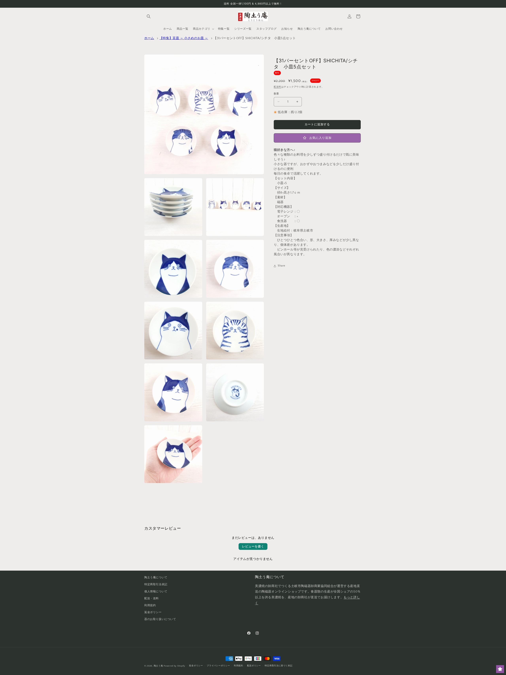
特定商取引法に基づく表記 (278, 666)
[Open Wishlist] (500, 669)
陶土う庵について (155, 577)
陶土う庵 (158, 666)
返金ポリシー (153, 612)
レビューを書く (253, 546)
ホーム (149, 38)
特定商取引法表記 (155, 584)
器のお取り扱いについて (160, 619)
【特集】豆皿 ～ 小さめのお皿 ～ (184, 38)
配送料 (277, 87)
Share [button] (281, 265)
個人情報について (155, 591)
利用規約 (150, 605)
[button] (148, 16)
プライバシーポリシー (218, 666)
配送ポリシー (254, 666)
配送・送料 (151, 598)
